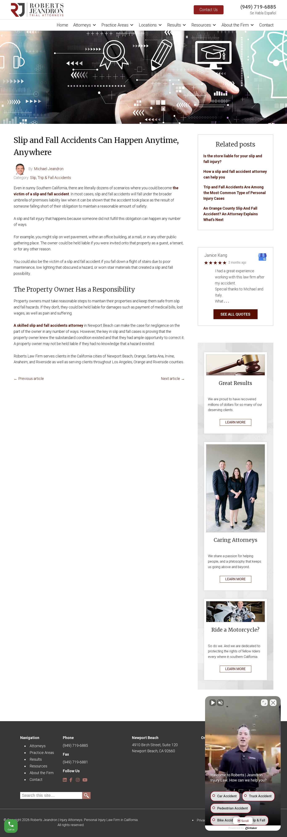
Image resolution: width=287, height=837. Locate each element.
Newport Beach (145, 737)
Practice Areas (114, 25)
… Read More (240, 301)
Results (174, 25)
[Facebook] (70, 778)
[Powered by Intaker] (251, 828)
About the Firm (235, 25)
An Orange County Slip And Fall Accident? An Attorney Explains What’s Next (230, 214)
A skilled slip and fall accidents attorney (48, 325)
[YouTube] (84, 778)
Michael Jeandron (48, 169)
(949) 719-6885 (258, 7)
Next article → (173, 378)
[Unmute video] (212, 702)
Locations (148, 25)
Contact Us (209, 9)
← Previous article (29, 378)
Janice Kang (215, 255)
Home (62, 25)
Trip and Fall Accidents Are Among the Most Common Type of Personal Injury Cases (234, 193)
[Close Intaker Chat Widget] (273, 702)
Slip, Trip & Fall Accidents (50, 177)
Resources (201, 25)
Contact (266, 25)
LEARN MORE (235, 422)
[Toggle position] (264, 702)
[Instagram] (77, 778)
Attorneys (82, 25)
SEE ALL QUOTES (235, 314)
